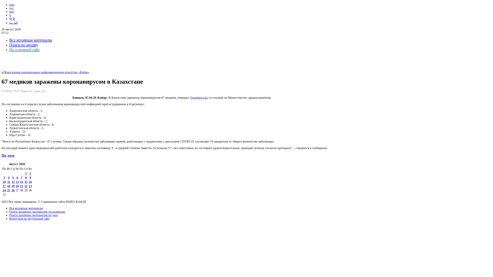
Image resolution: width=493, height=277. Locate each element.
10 (4, 182)
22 (26, 186)
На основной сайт (24, 49)
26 (13, 190)
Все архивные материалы (30, 40)
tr (10, 15)
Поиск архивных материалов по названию (37, 211)
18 (8, 186)
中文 (12, 18)
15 (26, 182)
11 (8, 182)
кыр (11, 4)
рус (11, 8)
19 (13, 186)
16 (30, 182)
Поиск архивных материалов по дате (33, 215)
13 (17, 182)
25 (8, 190)
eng (11, 11)
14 (21, 182)
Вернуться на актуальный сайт (29, 218)
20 (17, 186)
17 (4, 186)
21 (21, 186)
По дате (8, 156)
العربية (13, 22)
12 (13, 182)
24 (4, 190)
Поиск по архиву (23, 45)
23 (30, 186)
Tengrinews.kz (199, 97)
